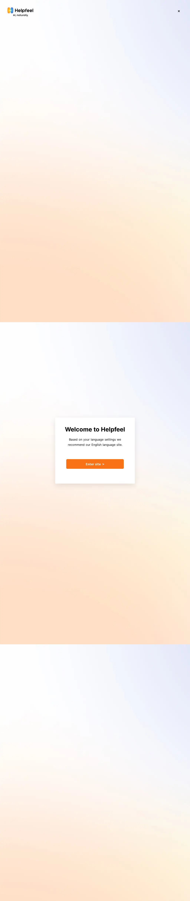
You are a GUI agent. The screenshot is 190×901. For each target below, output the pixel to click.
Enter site (95, 464)
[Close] (179, 11)
